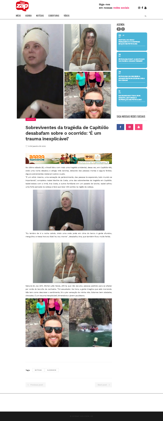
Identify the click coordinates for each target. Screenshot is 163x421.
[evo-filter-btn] (119, 29)
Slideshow (51, 370)
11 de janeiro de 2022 (37, 146)
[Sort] (123, 29)
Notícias (38, 370)
